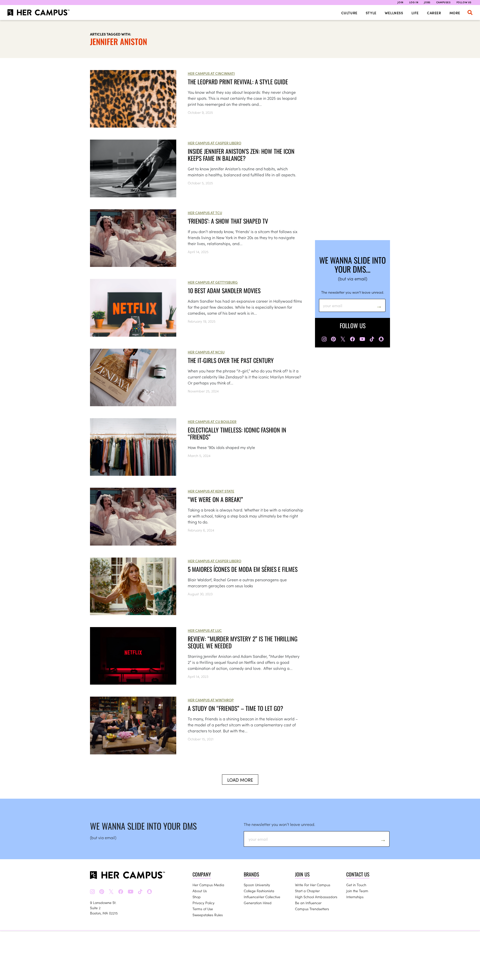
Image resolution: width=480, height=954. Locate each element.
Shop (196, 896)
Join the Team (357, 890)
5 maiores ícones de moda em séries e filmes (243, 569)
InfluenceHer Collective (262, 896)
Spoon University (257, 884)
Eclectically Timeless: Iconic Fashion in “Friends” (237, 433)
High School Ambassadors (316, 896)
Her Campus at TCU (205, 213)
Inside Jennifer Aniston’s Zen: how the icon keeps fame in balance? (241, 155)
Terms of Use (202, 908)
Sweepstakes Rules (207, 914)
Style (371, 12)
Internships (355, 896)
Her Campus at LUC (205, 630)
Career (434, 12)
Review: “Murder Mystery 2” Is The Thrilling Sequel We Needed (243, 642)
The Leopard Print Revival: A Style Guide (238, 81)
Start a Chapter (307, 890)
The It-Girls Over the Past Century (231, 360)
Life (415, 12)
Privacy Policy (203, 902)
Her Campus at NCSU (206, 352)
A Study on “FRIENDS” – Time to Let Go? (235, 708)
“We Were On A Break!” (215, 499)
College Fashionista (259, 890)
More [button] (455, 12)
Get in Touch (356, 884)
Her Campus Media (208, 884)
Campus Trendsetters (312, 908)
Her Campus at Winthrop (211, 700)
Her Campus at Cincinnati (211, 73)
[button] (470, 13)
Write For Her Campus (312, 884)
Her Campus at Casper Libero (214, 143)
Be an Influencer (308, 902)
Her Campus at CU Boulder (212, 421)
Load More (240, 780)
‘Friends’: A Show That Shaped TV (228, 220)
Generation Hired (258, 902)
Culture (349, 12)
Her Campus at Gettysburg (213, 282)
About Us (199, 890)
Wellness (394, 12)
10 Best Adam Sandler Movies (224, 290)
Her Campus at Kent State (211, 491)
